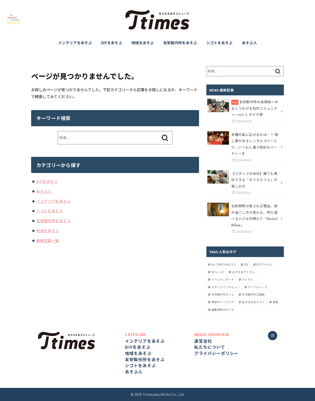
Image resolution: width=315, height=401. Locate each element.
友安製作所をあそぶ (180, 42)
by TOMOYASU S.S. (223, 264)
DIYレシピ (217, 272)
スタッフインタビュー (225, 287)
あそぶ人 (249, 42)
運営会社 (203, 341)
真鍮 (275, 302)
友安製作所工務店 (253, 294)
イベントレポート (222, 279)
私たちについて (209, 347)
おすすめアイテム (243, 272)
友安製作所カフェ (222, 294)
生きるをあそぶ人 (253, 302)
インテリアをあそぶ (75, 42)
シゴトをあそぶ (219, 42)
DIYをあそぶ (111, 42)
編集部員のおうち (222, 309)
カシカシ (247, 279)
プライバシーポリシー (216, 353)
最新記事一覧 (47, 240)
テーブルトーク (257, 287)
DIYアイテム (264, 264)
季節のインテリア (222, 302)
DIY (246, 264)
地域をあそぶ (142, 42)
